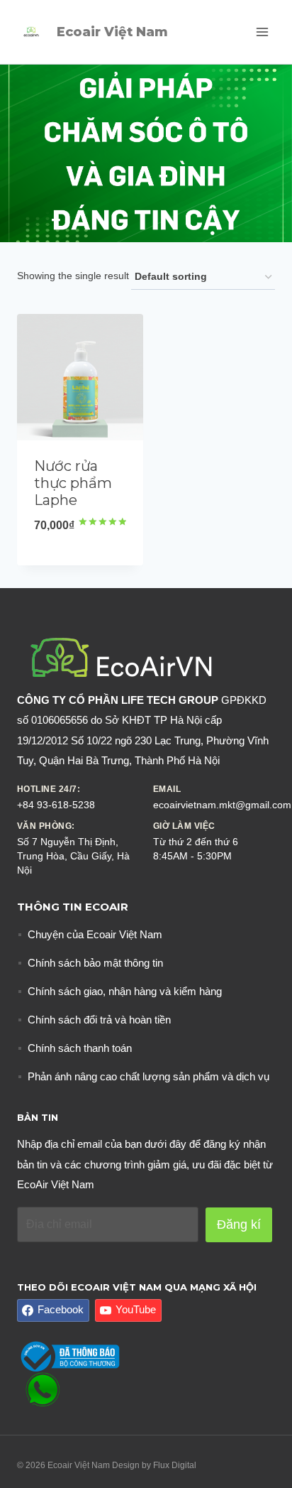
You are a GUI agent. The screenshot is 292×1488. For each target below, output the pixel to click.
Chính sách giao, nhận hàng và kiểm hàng (125, 991)
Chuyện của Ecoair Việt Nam (95, 934)
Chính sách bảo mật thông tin (95, 963)
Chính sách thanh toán (80, 1048)
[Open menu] (262, 32)
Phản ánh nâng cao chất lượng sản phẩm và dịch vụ (148, 1076)
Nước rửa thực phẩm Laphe (73, 483)
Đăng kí (239, 1224)
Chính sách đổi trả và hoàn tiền (99, 1020)
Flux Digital (174, 1465)
